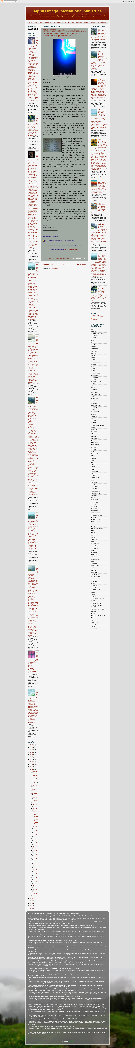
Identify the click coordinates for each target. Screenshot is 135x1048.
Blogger (71, 1041)
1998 (31, 901)
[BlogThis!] (78, 258)
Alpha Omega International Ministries (67, 11)
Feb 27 (35, 827)
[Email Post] (73, 258)
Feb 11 (35, 870)
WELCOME (38, 22)
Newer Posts (48, 264)
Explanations (102, 22)
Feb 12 (35, 866)
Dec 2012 (34, 771)
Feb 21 (35, 838)
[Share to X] (80, 258)
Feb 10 (35, 874)
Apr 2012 (34, 793)
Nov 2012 (34, 775)
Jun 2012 (34, 785)
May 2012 (34, 789)
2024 (31, 747)
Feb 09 (35, 877)
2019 (31, 752)
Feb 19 (35, 846)
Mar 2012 (34, 797)
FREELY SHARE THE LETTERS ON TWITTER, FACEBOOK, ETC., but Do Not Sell (69, 22)
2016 (31, 759)
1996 (31, 905)
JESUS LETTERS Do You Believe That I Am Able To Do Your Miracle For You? (99, 208)
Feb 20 (35, 842)
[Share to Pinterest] (84, 258)
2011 (31, 898)
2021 (31, 749)
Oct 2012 (34, 779)
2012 (31, 769)
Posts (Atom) (54, 268)
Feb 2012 (34, 801)
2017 (31, 757)
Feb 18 (35, 850)
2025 (31, 745)
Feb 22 (35, 834)
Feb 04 (35, 889)
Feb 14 (35, 862)
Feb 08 (35, 881)
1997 (31, 903)
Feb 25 (35, 831)
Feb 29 (35, 804)
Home (30, 22)
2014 (31, 764)
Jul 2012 (34, 783)
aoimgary (52, 258)
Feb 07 (35, 885)
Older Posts (82, 264)
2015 (31, 762)
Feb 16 (35, 854)
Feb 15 (35, 858)
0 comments (67, 258)
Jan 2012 (34, 894)
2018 (31, 754)
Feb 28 (35, 808)
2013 (31, 766)
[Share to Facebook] (82, 258)
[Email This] (77, 258)
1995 (31, 908)
